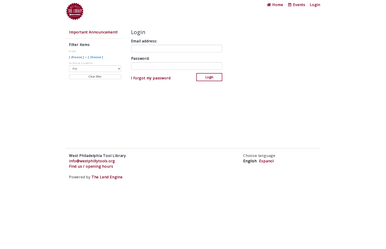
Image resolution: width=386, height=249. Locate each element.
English (250, 160)
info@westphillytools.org (92, 160)
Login (315, 4)
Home (277, 4)
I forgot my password (151, 78)
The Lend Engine (107, 177)
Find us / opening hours (91, 166)
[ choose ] (77, 57)
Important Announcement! (93, 32)
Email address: (144, 41)
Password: (140, 58)
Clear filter (95, 76)
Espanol (266, 160)
